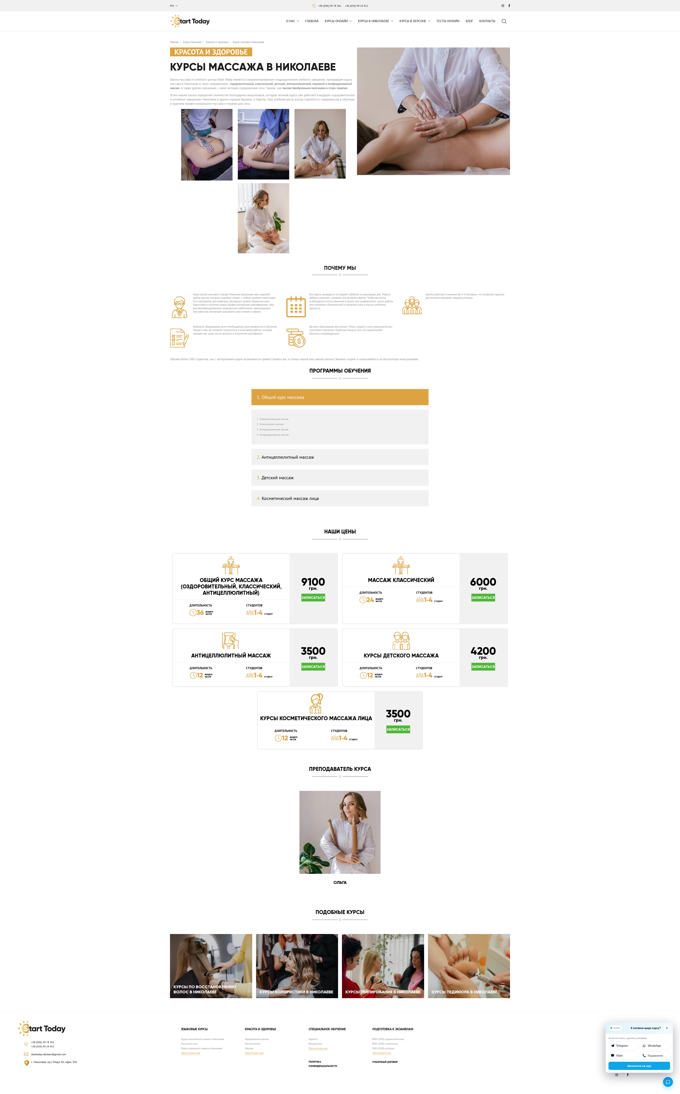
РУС (172, 5)
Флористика (315, 1043)
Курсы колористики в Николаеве (296, 991)
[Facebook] (628, 1075)
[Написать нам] (668, 1082)
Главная (311, 21)
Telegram (622, 1045)
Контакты (487, 21)
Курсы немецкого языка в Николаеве (201, 1048)
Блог (469, 21)
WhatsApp (654, 1045)
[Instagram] (617, 1076)
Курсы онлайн (336, 21)
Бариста (313, 1039)
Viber (619, 1055)
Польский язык (189, 1043)
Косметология (252, 1043)
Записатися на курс (639, 1066)
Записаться (313, 597)
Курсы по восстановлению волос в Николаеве (205, 989)
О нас (290, 21)
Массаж (249, 1048)
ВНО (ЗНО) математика (385, 1043)
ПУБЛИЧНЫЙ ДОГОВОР (385, 1062)
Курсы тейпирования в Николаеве (382, 991)
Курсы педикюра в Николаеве (464, 991)
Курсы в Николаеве (373, 21)
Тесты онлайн (448, 21)
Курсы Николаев (192, 42)
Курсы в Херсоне (413, 21)
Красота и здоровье (217, 42)
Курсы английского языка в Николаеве (202, 1039)
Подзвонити (655, 1055)
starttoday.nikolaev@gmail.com (48, 1054)
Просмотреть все (190, 1052)
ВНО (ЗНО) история (383, 1048)
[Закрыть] (667, 1028)
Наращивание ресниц (257, 1039)
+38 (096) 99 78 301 (329, 5)
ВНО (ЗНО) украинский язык (388, 1039)
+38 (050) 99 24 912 (356, 5)
